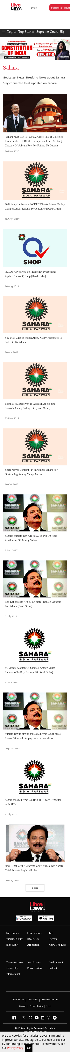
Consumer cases (14, 962)
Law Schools (34, 933)
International (13, 974)
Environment (56, 962)
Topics (11, 31)
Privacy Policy (15, 1048)
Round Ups (12, 968)
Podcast (53, 968)
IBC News (32, 938)
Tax (51, 933)
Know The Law (57, 944)
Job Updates (33, 962)
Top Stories (26, 31)
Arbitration (33, 944)
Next (35, 887)
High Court (12, 944)
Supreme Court (47, 31)
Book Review (34, 968)
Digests (53, 938)
